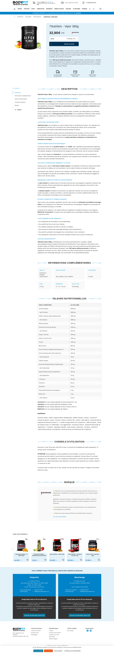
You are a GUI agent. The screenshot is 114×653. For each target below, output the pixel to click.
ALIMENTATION (40, 8)
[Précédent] (12, 549)
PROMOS (20, 8)
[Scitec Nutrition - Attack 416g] (57, 545)
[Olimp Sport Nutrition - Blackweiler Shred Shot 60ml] (39, 545)
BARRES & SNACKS (59, 8)
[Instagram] (90, 631)
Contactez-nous (35, 632)
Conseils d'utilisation (20, 102)
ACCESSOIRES (76, 8)
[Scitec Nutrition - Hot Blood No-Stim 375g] (75, 545)
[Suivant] (101, 549)
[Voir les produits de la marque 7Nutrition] (46, 493)
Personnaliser (58, 651)
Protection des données (55, 632)
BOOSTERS (28, 16)
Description (18, 92)
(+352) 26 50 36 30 (35, 630)
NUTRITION (26, 8)
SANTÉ (33, 8)
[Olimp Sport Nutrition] (26, 539)
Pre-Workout (37, 16)
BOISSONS (68, 8)
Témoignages (34, 634)
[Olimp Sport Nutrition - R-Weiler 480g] (21, 545)
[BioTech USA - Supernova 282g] (92, 545)
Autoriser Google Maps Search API (34, 615)
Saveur (52, 38)
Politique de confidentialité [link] (72, 651)
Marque (17, 105)
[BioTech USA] (97, 539)
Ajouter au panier (69, 44)
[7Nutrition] (75, 33)
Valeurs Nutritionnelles (21, 99)
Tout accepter (38, 651)
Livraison (51, 630)
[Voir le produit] (27, 560)
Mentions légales (53, 638)
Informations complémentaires (23, 96)
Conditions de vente (54, 634)
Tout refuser (48, 651)
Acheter (19, 110)
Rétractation (52, 636)
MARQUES (84, 8)
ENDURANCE (49, 8)
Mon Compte (70, 630)
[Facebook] (87, 631)
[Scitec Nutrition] (62, 539)
